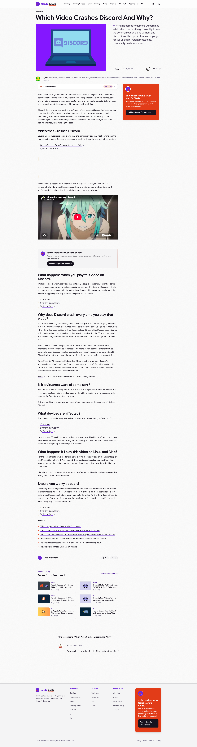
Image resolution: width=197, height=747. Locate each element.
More (143, 4)
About (151, 741)
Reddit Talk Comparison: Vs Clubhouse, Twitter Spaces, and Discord (70, 530)
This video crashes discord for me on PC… (61, 145)
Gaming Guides (79, 4)
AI (120, 4)
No (115, 558)
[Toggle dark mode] (158, 3)
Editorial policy (118, 706)
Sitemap (158, 741)
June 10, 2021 (77, 645)
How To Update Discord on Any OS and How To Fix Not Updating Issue (70, 543)
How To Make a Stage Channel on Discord (58, 547)
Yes (106, 558)
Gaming (67, 4)
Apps (94, 706)
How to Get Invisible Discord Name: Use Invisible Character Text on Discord (73, 538)
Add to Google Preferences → (60, 264)
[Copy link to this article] (148, 69)
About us (116, 693)
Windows (95, 697)
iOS (124, 4)
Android (113, 4)
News (104, 4)
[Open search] (153, 3)
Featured (39, 11)
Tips (93, 701)
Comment (157, 69)
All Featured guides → (109, 574)
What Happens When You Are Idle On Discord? (60, 526)
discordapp (50, 148)
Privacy (138, 741)
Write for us (117, 701)
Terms (145, 741)
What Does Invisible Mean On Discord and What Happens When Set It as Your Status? (77, 534)
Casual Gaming (94, 4)
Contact (116, 697)
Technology (133, 4)
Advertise (116, 710)
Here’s (40, 376)
